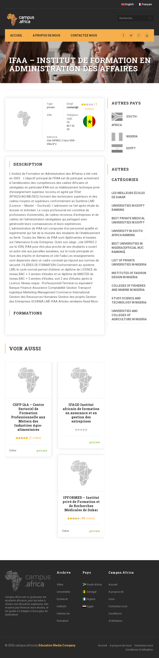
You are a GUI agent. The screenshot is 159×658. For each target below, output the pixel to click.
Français (146, 4)
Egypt (131, 148)
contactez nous (84, 35)
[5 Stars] (92, 104)
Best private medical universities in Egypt (128, 220)
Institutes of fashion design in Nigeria (129, 275)
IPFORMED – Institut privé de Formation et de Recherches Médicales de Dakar (81, 503)
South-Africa (125, 121)
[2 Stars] (85, 104)
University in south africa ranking (127, 233)
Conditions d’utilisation (139, 649)
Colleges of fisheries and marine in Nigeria (129, 287)
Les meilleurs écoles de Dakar (128, 195)
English (129, 4)
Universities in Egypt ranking (128, 207)
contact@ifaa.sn (76, 107)
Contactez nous (117, 606)
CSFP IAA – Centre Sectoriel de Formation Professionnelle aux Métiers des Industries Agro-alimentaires (28, 417)
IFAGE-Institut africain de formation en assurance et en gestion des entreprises (81, 412)
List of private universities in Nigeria (129, 262)
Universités (63, 591)
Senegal (91, 591)
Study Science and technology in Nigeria (129, 300)
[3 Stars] (87, 104)
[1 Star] (82, 104)
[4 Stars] (90, 104)
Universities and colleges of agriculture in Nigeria (129, 315)
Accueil (16, 35)
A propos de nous (46, 35)
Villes (60, 584)
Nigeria (131, 136)
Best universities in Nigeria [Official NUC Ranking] (128, 248)
